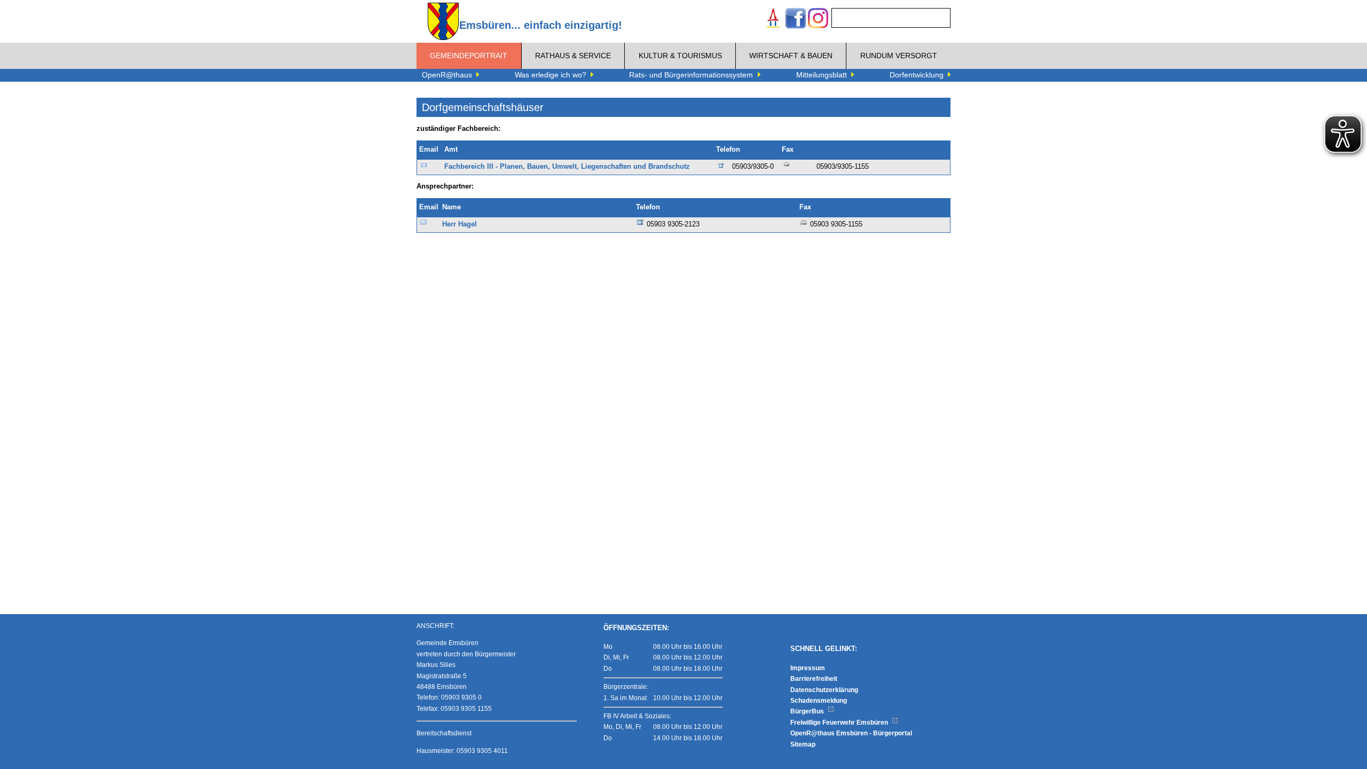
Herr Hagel (459, 224)
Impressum (807, 668)
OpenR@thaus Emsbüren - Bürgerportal (851, 733)
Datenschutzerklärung (824, 690)
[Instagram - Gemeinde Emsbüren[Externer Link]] (818, 19)
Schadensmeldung (818, 700)
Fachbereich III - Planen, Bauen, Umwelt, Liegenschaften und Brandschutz (567, 166)
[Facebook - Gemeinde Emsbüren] (795, 19)
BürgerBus (808, 711)
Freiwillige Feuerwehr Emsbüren (840, 722)
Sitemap (802, 744)
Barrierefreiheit (813, 678)
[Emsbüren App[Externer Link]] (773, 19)
